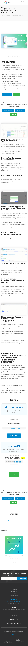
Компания (14, 587)
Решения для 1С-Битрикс (14, 603)
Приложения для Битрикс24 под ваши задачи (14, 609)
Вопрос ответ (14, 595)
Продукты (14, 599)
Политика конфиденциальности (13, 634)
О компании (14, 589)
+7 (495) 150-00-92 (14, 616)
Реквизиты (14, 591)
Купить (16, 94)
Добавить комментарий (14, 520)
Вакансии (14, 593)
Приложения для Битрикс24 (14, 601)
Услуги (14, 607)
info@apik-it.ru (14, 619)
